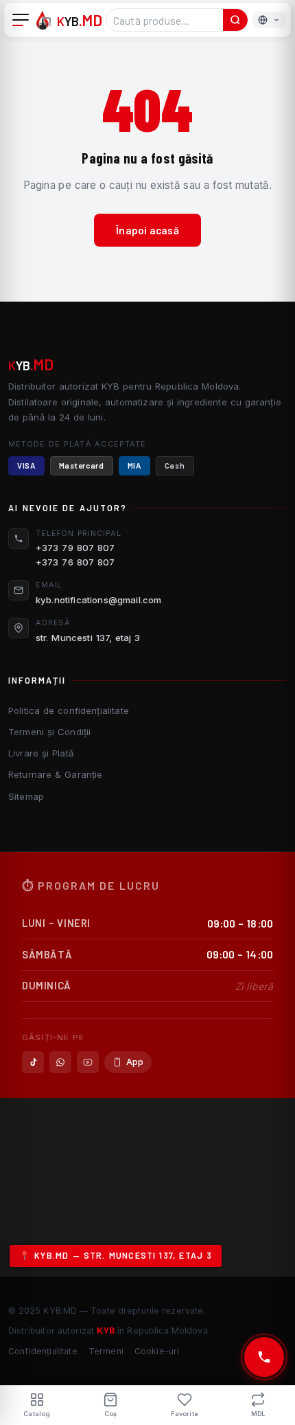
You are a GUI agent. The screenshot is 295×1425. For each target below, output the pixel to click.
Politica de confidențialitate (68, 710)
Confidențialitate (43, 1351)
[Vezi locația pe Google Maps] (147, 1187)
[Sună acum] (264, 1357)
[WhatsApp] (60, 1062)
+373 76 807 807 (75, 562)
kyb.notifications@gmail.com (98, 599)
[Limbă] (268, 20)
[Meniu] (21, 20)
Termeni (105, 1351)
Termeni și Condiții (49, 731)
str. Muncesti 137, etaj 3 (88, 637)
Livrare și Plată (40, 753)
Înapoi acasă (147, 230)
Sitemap (26, 796)
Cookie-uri (157, 1351)
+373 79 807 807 (75, 547)
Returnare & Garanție (55, 774)
